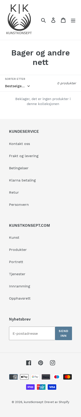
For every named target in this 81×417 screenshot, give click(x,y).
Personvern (19, 204)
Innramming (19, 286)
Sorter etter (15, 78)
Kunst (14, 237)
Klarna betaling (22, 180)
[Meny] (73, 20)
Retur (14, 192)
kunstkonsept (33, 402)
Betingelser (19, 168)
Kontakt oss (19, 144)
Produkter (18, 249)
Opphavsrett (20, 298)
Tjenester (17, 274)
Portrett (16, 262)
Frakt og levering (23, 156)
